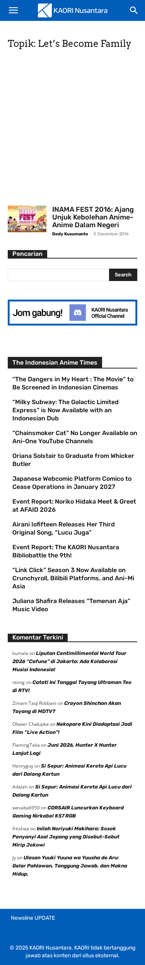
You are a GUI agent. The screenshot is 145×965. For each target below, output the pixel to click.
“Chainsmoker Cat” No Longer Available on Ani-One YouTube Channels (74, 437)
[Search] (134, 10)
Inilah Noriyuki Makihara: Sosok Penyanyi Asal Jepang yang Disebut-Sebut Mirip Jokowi (65, 837)
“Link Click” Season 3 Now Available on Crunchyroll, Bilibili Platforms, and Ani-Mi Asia (73, 578)
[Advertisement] (72, 129)
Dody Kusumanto (70, 234)
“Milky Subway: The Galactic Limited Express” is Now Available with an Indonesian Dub (65, 410)
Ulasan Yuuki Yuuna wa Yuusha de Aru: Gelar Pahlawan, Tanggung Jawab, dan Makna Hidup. (69, 866)
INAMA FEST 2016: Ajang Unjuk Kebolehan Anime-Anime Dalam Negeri (93, 217)
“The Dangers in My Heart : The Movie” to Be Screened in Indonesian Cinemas (72, 383)
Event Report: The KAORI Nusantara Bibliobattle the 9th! (65, 551)
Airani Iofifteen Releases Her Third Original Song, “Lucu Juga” (63, 528)
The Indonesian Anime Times (54, 362)
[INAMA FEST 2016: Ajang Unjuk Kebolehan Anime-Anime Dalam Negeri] (27, 219)
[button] (13, 10)
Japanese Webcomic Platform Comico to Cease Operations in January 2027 (71, 482)
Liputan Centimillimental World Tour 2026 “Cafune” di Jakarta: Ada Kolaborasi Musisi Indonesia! (69, 661)
